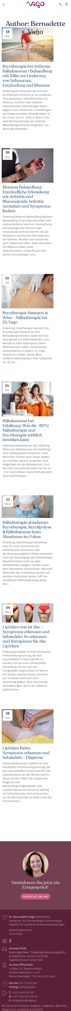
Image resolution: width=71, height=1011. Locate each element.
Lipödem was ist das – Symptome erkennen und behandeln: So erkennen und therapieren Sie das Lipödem (26, 636)
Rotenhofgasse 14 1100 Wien (66, 4)
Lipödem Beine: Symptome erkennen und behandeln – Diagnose (26, 753)
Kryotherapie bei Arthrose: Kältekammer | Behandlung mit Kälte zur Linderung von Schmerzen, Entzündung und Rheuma (27, 76)
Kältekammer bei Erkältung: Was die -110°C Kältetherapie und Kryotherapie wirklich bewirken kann (26, 430)
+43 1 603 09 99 (23, 992)
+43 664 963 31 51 (25, 996)
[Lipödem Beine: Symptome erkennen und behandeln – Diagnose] (27, 726)
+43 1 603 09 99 (60, 4)
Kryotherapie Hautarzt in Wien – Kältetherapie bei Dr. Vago (25, 318)
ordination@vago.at (24, 1000)
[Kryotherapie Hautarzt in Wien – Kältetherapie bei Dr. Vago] (27, 291)
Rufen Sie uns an (35, 896)
